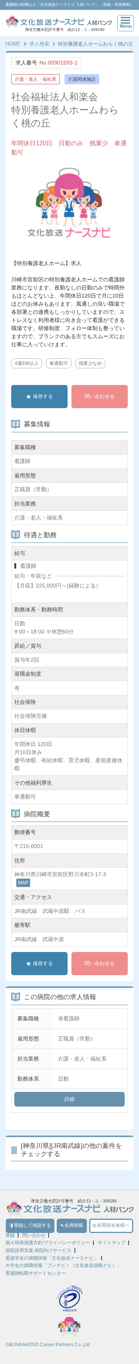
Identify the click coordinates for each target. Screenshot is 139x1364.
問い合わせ (34, 1235)
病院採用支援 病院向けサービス (38, 1250)
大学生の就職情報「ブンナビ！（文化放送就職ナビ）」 (63, 1265)
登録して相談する (32, 1225)
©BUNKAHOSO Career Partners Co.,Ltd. (48, 1344)
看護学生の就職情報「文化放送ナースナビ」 (51, 1258)
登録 (10, 1235)
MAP (23, 882)
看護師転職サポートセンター (35, 1273)
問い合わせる (100, 396)
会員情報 (73, 1225)
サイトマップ (111, 1242)
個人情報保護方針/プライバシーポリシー (47, 1242)
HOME (12, 44)
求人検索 (39, 44)
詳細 (69, 1099)
